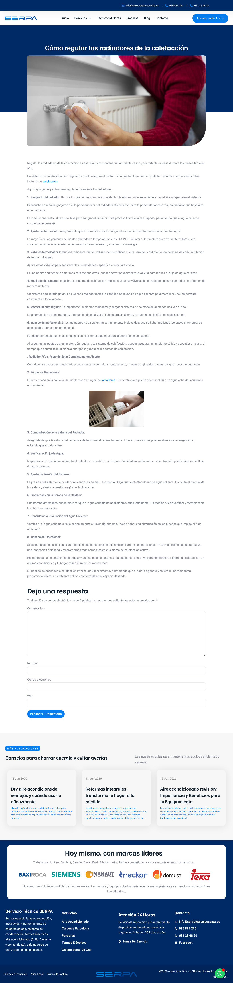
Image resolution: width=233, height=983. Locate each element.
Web (30, 696)
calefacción (50, 181)
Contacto (162, 18)
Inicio (65, 18)
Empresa (132, 18)
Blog (147, 18)
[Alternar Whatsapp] (220, 973)
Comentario (36, 608)
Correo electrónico (39, 679)
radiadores (108, 380)
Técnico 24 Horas (109, 18)
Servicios (80, 18)
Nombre (32, 663)
